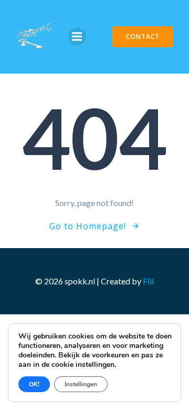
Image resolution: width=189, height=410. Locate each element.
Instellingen (81, 384)
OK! (34, 384)
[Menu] (77, 37)
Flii (148, 281)
